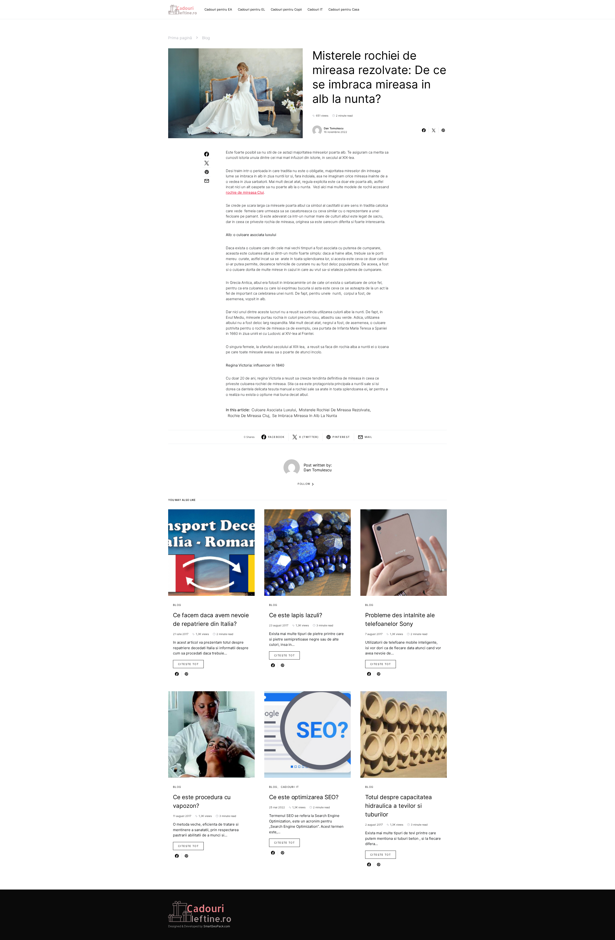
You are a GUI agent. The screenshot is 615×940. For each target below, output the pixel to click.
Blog (206, 37)
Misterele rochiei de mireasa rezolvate (334, 409)
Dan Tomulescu (334, 128)
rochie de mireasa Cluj (248, 415)
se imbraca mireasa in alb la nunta (304, 415)
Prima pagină (180, 37)
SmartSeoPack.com (216, 926)
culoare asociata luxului (274, 409)
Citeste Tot (188, 664)
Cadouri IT (290, 787)
